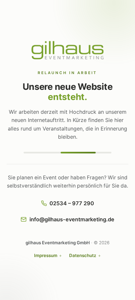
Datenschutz (82, 255)
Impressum (45, 255)
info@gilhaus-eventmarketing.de (71, 219)
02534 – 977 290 (71, 203)
